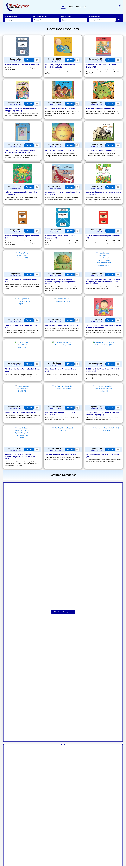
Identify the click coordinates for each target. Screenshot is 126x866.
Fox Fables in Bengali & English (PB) (100, 108)
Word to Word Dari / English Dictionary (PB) (22, 65)
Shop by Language (11, 16)
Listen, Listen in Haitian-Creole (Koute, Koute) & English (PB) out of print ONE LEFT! (60, 281)
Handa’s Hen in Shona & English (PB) (60, 108)
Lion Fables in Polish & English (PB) (100, 150)
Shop (71, 7)
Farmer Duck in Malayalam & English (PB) (61, 325)
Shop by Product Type (40, 16)
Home (63, 7)
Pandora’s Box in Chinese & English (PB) (21, 412)
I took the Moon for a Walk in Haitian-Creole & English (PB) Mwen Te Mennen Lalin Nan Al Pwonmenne (103, 281)
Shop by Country (66, 16)
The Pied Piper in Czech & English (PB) (60, 454)
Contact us (81, 7)
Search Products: (94, 16)
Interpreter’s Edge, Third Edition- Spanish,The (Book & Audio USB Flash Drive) (20, 456)
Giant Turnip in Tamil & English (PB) (59, 150)
